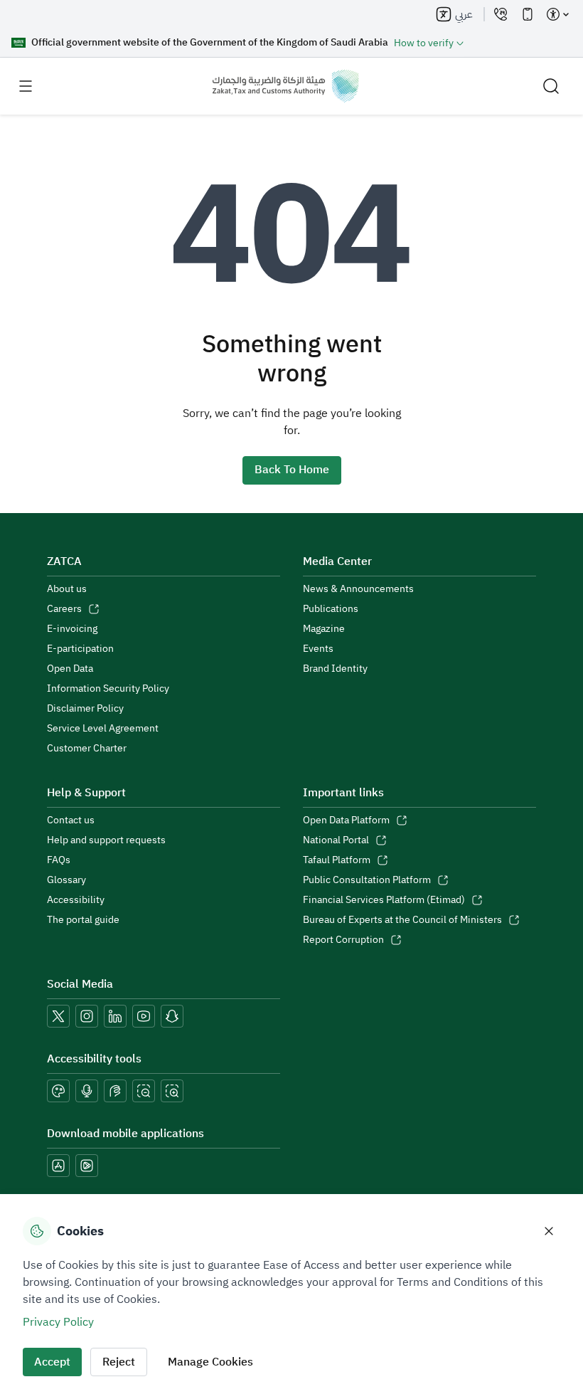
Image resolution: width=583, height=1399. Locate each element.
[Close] (548, 1231)
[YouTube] (143, 1016)
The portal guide (83, 920)
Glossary (66, 880)
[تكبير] (172, 1090)
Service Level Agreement (103, 729)
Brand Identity (335, 669)
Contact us (71, 820)
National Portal (336, 840)
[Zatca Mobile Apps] (527, 14)
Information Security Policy (108, 689)
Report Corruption (343, 940)
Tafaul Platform (336, 860)
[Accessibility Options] (557, 14)
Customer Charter (87, 748)
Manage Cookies (210, 1362)
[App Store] (58, 1165)
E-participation (80, 649)
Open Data (70, 669)
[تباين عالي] (58, 1090)
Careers (64, 609)
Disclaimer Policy (85, 709)
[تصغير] (143, 1090)
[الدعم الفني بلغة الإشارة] (115, 1090)
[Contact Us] (500, 14)
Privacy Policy (58, 1322)
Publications (330, 609)
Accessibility (76, 900)
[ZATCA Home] (285, 86)
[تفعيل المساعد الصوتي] (86, 1090)
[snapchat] (172, 1016)
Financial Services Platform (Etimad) (384, 900)
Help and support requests (106, 840)
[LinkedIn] (115, 1016)
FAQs (58, 860)
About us (67, 589)
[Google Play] (86, 1165)
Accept (52, 1362)
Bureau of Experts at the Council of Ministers (402, 920)
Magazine (324, 629)
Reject (118, 1362)
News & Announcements (358, 589)
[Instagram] (86, 1016)
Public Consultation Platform (367, 880)
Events (318, 649)
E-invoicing (72, 629)
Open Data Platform (346, 820)
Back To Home (292, 469)
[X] (58, 1016)
